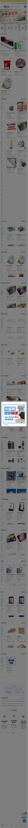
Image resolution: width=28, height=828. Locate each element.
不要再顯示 (6, 424)
